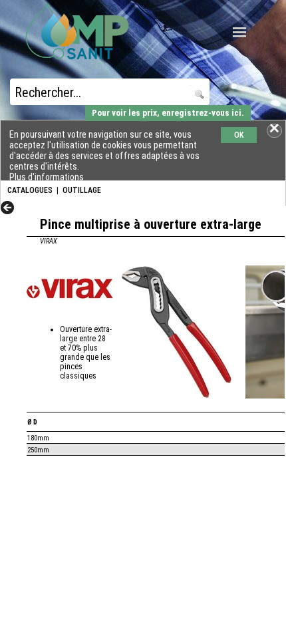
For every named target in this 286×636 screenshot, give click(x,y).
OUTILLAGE (82, 190)
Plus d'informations (46, 177)
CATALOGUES (30, 190)
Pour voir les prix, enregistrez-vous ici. (168, 113)
